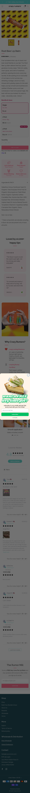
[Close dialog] (28, 375)
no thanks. (15, 417)
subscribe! (15, 414)
